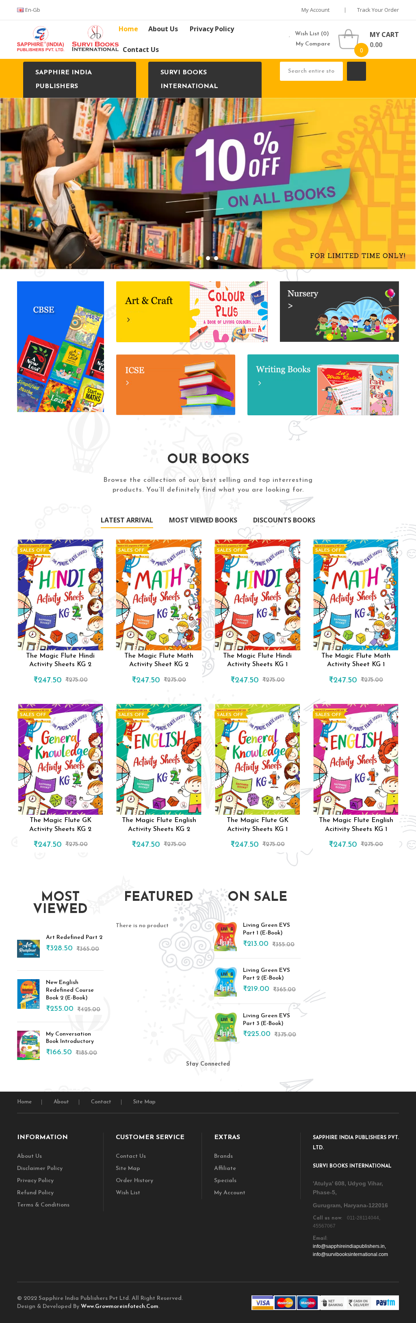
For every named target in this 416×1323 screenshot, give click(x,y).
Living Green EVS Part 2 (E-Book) (266, 974)
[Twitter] (158, 1081)
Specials (225, 1181)
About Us (29, 1156)
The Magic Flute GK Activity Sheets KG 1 (257, 825)
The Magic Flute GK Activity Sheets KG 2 (60, 825)
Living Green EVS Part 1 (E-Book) (266, 929)
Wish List (128, 1193)
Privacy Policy (35, 1181)
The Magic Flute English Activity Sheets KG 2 (159, 825)
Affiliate (225, 1168)
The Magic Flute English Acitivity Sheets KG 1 (356, 825)
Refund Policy (35, 1193)
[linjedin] (183, 1081)
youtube (232, 1081)
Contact (101, 1102)
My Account (316, 9)
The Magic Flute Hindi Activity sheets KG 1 (257, 660)
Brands (223, 1156)
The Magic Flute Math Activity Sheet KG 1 (355, 660)
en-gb (33, 9)
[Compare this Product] (84, 678)
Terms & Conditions (43, 1205)
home (24, 1102)
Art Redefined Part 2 (74, 938)
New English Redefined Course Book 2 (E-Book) (70, 990)
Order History (134, 1181)
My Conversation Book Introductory (70, 1038)
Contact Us (131, 1156)
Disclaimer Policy (40, 1168)
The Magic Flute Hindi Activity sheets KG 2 (60, 660)
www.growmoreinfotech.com (119, 1307)
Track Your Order (378, 9)
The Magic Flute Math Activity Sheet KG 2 (158, 660)
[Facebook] (207, 1081)
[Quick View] (61, 595)
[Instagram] (256, 1081)
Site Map (144, 1102)
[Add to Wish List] (71, 678)
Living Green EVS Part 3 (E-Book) (266, 1020)
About (61, 1102)
